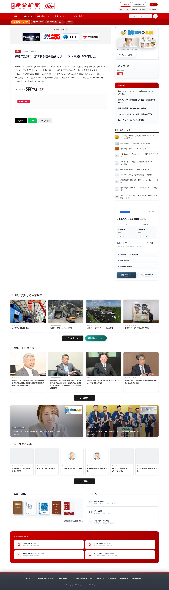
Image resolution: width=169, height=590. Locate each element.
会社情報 (142, 9)
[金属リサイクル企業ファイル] (44, 508)
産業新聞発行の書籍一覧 (72, 521)
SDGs (70, 22)
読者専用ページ (139, 4)
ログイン (153, 4)
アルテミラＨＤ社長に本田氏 (72, 468)
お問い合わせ (152, 9)
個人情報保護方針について (84, 578)
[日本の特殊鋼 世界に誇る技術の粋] (31, 508)
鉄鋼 (120, 74)
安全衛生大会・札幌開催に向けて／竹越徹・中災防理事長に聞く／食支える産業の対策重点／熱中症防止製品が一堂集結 (28, 383)
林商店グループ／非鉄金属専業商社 (137, 328)
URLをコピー (45, 121)
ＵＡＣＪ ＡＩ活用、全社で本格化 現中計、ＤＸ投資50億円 (138, 197)
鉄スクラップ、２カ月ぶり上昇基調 (131, 120)
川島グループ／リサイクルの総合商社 (100, 328)
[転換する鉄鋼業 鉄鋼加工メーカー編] (18, 508)
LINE (32, 121)
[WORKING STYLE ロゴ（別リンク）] (73, 410)
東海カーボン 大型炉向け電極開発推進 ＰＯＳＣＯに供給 (138, 163)
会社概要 (113, 578)
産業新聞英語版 (136, 578)
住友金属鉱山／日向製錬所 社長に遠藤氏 (135, 143)
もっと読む (72, 338)
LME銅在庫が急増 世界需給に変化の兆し (135, 169)
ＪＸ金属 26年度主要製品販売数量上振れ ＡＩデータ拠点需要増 (139, 137)
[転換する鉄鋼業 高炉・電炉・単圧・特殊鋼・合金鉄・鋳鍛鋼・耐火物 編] (56, 508)
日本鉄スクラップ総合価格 (129, 254)
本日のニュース (24, 101)
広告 (127, 9)
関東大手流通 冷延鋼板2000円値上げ (132, 108)
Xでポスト (21, 121)
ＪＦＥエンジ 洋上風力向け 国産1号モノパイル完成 (139, 155)
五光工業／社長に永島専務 (46, 468)
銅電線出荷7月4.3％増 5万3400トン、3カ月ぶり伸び (139, 181)
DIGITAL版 (125, 4)
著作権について (102, 578)
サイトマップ (30, 578)
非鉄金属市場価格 (126, 266)
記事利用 (134, 9)
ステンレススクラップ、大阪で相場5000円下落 (135, 114)
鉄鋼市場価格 (124, 260)
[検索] (155, 16)
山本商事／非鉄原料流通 (20, 328)
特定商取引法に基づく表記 (46, 578)
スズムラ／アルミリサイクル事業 (61, 328)
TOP (15, 16)
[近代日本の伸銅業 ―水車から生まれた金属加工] (69, 508)
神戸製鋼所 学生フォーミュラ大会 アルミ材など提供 (138, 189)
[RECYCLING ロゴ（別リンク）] (148, 410)
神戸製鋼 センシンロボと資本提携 (133, 149)
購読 (121, 9)
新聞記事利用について (66, 578)
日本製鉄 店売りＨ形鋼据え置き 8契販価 (136, 175)
